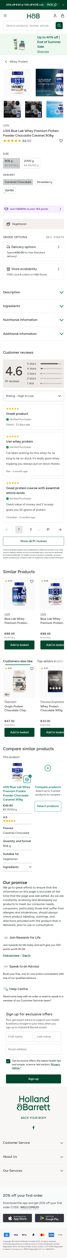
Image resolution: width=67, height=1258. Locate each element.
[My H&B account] (55, 15)
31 (48, 529)
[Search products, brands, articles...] (60, 25)
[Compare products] (48, 768)
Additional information (20, 334)
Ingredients (11, 306)
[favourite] (32, 581)
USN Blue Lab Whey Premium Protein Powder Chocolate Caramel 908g (16, 793)
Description (11, 292)
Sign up (33, 1079)
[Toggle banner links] (63, 4)
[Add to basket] (27, 779)
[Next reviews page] (60, 529)
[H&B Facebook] (33, 1127)
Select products (48, 806)
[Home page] (33, 15)
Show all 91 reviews (33, 541)
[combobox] (29, 25)
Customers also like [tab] (18, 661)
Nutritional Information (20, 320)
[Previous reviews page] (7, 529)
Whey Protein (19, 61)
